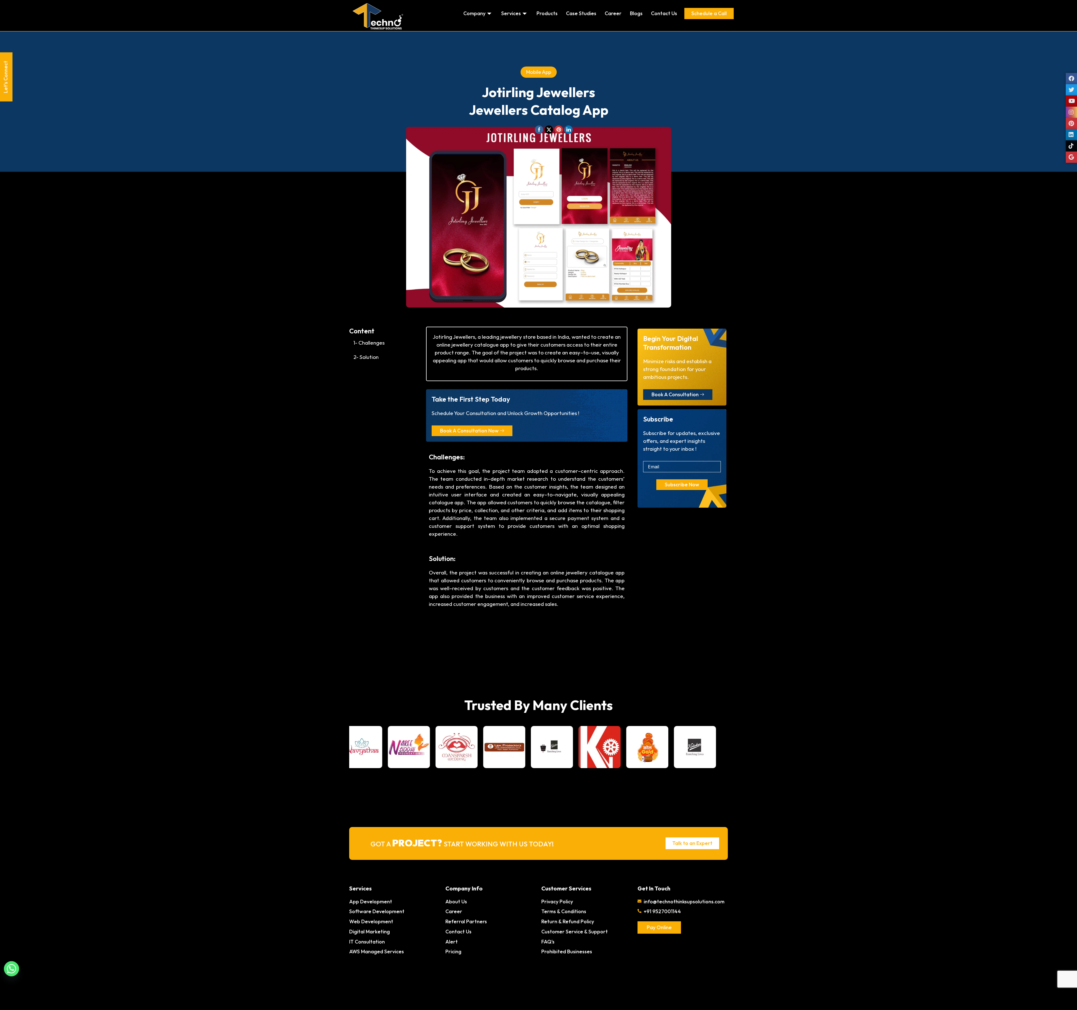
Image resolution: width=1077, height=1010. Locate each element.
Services (511, 13)
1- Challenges (369, 342)
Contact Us (664, 13)
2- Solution (366, 357)
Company (474, 13)
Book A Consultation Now (469, 430)
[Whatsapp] (11, 968)
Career (613, 13)
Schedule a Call (709, 13)
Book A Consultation (675, 394)
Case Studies (581, 13)
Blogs (636, 13)
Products (547, 13)
